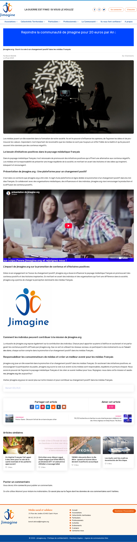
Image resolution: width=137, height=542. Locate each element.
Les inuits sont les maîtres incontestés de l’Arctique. (116, 459)
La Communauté (89, 22)
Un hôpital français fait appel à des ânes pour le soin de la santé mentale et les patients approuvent (18, 460)
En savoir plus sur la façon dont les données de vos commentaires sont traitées (83, 491)
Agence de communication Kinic (96, 538)
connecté (22, 485)
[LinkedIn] (48, 407)
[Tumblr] (59, 407)
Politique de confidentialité (57, 538)
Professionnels (70, 22)
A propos (129, 22)
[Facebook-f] (94, 9)
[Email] (64, 407)
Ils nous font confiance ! (111, 22)
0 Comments (129, 56)
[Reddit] (53, 407)
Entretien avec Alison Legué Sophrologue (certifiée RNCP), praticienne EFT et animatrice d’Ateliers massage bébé (52, 460)
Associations (10, 22)
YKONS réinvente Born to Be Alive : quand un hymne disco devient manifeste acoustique (85, 459)
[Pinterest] (42, 407)
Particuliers (53, 22)
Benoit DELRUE (11, 56)
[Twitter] (104, 9)
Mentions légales (76, 538)
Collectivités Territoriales (32, 22)
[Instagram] (99, 9)
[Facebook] (32, 407)
